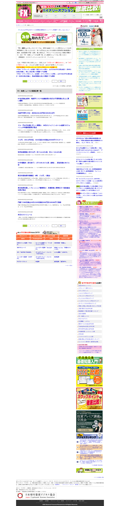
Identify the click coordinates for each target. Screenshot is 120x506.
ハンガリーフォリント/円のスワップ (89, 301)
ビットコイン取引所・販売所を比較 (88, 341)
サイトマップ (68, 500)
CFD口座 (81, 334)
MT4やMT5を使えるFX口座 (86, 329)
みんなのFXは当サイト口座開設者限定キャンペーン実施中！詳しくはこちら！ (45, 30)
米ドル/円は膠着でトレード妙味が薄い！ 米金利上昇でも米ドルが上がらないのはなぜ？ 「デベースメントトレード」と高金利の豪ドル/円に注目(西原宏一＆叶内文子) (91, 447)
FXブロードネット (22, 261)
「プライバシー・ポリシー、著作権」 (70, 484)
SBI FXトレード (21, 247)
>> (62, 81)
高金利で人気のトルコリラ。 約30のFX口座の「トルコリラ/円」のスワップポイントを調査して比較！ (90, 83)
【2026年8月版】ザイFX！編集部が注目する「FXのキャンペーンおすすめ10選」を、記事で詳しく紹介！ (90, 78)
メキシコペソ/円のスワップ (86, 295)
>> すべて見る (69, 265)
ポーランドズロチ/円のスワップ (87, 303)
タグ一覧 (75, 500)
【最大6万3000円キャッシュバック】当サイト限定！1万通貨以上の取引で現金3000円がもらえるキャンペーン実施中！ (90, 222)
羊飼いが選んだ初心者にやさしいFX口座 (90, 306)
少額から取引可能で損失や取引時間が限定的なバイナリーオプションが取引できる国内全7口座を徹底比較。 (89, 67)
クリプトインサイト (78, 502)
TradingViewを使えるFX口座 (86, 326)
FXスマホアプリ (83, 318)
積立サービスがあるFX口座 (86, 324)
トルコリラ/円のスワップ (85, 293)
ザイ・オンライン (69, 502)
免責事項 (41, 500)
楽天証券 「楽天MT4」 (60, 261)
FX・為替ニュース (84, 316)
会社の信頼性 (82, 313)
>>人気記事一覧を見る (97, 465)
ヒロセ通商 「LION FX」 (61, 252)
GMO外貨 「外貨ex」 (60, 243)
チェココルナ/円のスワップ (86, 298)
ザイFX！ (85, 502)
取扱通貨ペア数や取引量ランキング (88, 311)
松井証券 (56, 257)
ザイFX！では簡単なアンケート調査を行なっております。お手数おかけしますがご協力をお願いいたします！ (90, 89)
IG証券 (37, 261)
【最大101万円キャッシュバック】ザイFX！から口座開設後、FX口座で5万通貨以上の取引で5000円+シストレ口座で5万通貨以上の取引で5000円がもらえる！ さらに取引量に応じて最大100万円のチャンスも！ (90, 254)
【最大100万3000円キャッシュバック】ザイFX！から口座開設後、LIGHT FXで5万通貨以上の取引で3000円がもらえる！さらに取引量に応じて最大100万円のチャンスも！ (90, 263)
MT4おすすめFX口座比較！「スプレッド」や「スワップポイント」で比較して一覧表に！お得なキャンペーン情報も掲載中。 (90, 72)
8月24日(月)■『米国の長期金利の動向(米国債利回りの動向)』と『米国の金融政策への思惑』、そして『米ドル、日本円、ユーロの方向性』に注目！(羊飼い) (91, 441)
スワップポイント (83, 290)
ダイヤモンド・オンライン (51, 502)
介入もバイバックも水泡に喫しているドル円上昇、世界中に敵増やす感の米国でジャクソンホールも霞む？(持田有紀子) (91, 462)
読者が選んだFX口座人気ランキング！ (89, 339)
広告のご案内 (81, 500)
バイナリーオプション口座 (86, 336)
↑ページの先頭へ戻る (99, 477)
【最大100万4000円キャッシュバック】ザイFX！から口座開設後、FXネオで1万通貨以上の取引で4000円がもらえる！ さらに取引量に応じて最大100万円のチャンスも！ (90, 209)
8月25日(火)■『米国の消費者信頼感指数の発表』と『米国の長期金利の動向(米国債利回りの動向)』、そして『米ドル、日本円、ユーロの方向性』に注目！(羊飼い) (91, 457)
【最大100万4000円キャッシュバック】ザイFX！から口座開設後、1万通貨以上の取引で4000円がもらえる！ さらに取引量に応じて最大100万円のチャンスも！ (90, 216)
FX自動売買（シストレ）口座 (87, 331)
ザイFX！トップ (20, 25)
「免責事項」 (57, 484)
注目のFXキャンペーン (85, 285)
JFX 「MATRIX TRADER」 (24, 252)
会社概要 (46, 500)
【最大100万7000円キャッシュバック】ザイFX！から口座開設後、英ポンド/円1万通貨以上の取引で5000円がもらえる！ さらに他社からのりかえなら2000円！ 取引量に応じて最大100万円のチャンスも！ (90, 244)
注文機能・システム (84, 321)
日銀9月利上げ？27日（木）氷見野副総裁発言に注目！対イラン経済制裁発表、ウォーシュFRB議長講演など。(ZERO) (91, 452)
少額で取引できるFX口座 (85, 308)
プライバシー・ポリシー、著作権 (57, 500)
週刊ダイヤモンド (61, 502)
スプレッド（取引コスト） (86, 288)
